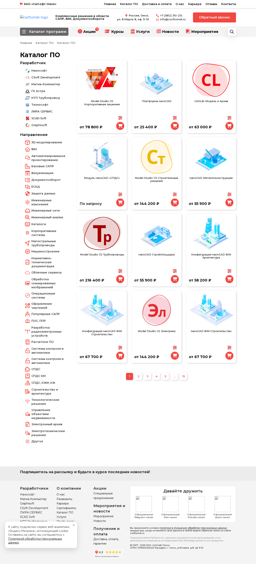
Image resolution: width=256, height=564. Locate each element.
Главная (110, 4)
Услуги (143, 31)
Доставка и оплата (157, 4)
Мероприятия (204, 31)
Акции (89, 31)
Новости (170, 31)
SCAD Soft (27, 517)
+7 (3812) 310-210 (171, 15)
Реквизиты (64, 499)
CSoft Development (34, 508)
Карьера (194, 4)
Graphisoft (27, 503)
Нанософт (27, 494)
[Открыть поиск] (232, 31)
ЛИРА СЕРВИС (31, 512)
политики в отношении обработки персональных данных (193, 528)
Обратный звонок (214, 17)
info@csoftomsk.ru (173, 19)
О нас (180, 4)
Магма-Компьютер (33, 499)
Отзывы (211, 4)
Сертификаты (66, 508)
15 (183, 376)
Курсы (117, 31)
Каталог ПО (129, 4)
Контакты (228, 4)
